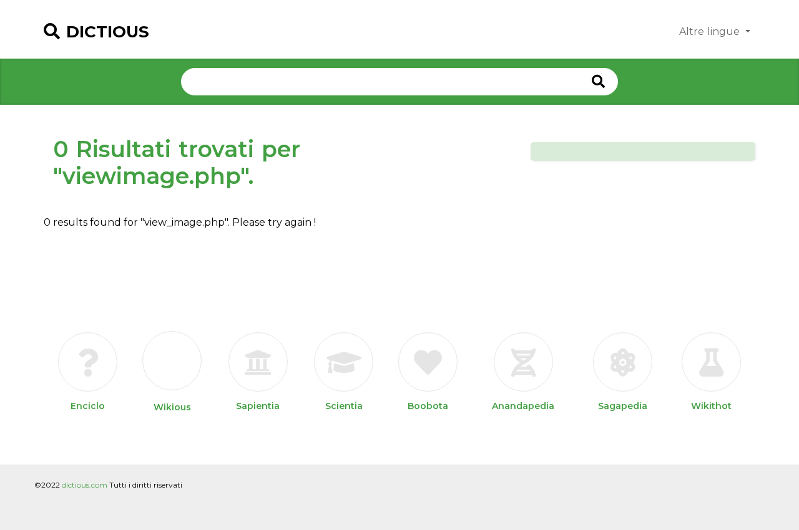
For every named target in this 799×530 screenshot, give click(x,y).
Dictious (107, 32)
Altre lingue (711, 31)
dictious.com (84, 484)
